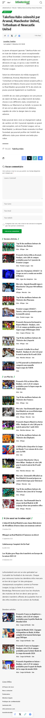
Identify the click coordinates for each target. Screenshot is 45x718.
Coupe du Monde (25, 625)
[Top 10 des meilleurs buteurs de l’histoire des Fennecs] (8, 400)
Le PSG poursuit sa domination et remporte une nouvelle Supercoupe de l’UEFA (29, 365)
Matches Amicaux (25, 358)
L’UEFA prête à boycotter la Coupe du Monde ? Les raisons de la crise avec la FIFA (29, 449)
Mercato (7, 12)
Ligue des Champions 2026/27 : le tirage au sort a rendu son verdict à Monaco (29, 273)
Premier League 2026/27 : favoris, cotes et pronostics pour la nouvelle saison (29, 311)
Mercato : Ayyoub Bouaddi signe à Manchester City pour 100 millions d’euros (29, 286)
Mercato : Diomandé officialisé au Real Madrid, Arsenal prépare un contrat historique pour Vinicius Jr (29, 478)
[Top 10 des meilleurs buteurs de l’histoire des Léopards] (8, 341)
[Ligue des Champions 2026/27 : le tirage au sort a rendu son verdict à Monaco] (8, 274)
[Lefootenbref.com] (22, 2)
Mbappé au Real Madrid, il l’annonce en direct (20, 535)
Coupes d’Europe (25, 333)
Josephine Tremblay (9, 41)
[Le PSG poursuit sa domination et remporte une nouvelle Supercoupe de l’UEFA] (8, 365)
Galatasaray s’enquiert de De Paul (15, 544)
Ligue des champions (26, 279)
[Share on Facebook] (8, 36)
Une (27, 249)
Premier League (25, 266)
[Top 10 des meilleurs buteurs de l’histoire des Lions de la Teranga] (8, 492)
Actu (17, 249)
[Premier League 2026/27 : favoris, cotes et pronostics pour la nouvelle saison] (8, 312)
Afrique (22, 249)
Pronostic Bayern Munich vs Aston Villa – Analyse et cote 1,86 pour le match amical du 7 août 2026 (29, 424)
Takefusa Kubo (18, 149)
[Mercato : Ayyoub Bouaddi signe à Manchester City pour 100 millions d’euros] (8, 287)
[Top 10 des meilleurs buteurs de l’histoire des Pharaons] (8, 300)
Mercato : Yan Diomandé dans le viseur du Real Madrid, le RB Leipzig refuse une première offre (29, 503)
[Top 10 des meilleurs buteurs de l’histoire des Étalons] (8, 246)
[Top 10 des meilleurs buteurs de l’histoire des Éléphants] (8, 438)
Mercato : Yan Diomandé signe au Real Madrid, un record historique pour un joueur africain (29, 411)
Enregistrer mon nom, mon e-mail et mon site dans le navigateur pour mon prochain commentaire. (23, 224)
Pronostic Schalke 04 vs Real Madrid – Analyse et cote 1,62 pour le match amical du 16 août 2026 (29, 351)
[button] (4, 2)
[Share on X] (12, 36)
